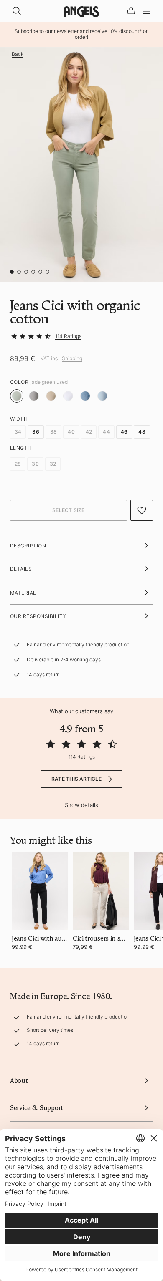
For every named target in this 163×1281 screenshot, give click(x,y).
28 (18, 464)
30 (35, 464)
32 (53, 464)
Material (23, 593)
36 (35, 432)
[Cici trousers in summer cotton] (101, 891)
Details (21, 569)
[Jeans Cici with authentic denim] (40, 891)
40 (71, 432)
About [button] (19, 1080)
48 (141, 432)
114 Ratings (68, 336)
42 (89, 432)
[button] (146, 10)
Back (17, 54)
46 (124, 432)
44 (106, 432)
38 (53, 432)
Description (28, 545)
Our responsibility (38, 616)
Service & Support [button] (36, 1108)
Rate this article (76, 779)
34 (18, 432)
